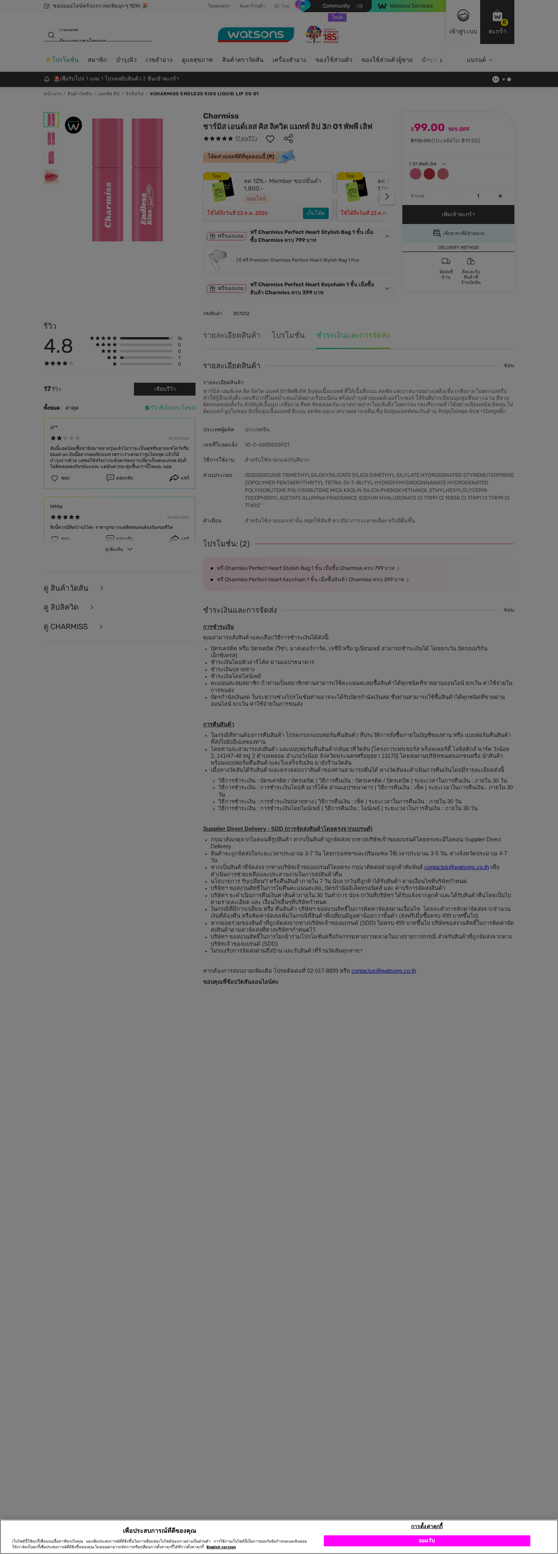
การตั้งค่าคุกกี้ (427, 1526)
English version (221, 1547)
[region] (279, 1536)
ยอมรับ (427, 1540)
